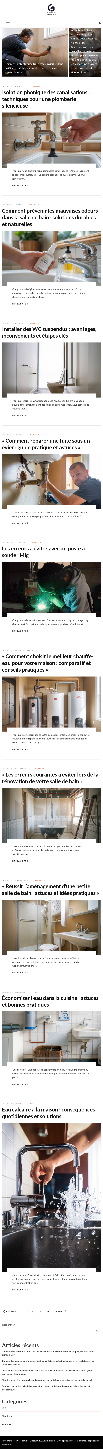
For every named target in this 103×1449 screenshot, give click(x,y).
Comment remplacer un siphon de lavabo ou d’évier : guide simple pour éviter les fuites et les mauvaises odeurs (48, 1363)
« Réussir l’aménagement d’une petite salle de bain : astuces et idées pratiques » (50, 889)
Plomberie (35, 86)
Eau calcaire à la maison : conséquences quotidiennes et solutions (48, 1112)
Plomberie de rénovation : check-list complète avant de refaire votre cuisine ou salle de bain (47, 1380)
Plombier (6, 1424)
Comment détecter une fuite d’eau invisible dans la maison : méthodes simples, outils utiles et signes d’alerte (34, 68)
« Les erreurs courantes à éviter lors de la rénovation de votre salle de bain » (50, 777)
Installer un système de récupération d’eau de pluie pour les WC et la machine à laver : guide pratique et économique (47, 1372)
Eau (6, 59)
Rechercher (8, 1324)
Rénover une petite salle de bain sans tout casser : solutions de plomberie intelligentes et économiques (46, 1388)
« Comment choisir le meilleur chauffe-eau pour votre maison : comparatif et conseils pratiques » (48, 663)
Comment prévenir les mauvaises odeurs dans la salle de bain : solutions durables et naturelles (50, 217)
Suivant (59, 1311)
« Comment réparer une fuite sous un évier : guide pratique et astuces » (46, 444)
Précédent (12, 1311)
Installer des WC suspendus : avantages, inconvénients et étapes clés (49, 332)
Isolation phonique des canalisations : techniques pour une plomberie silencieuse (46, 99)
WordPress (7, 1444)
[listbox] (51, 52)
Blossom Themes (78, 1440)
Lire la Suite (19, 185)
